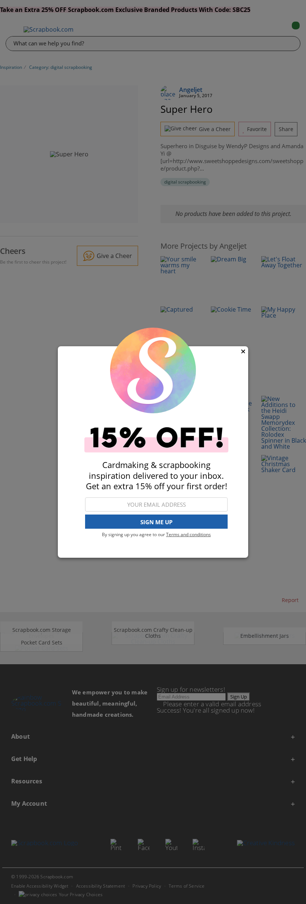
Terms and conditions (188, 534)
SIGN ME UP (156, 522)
